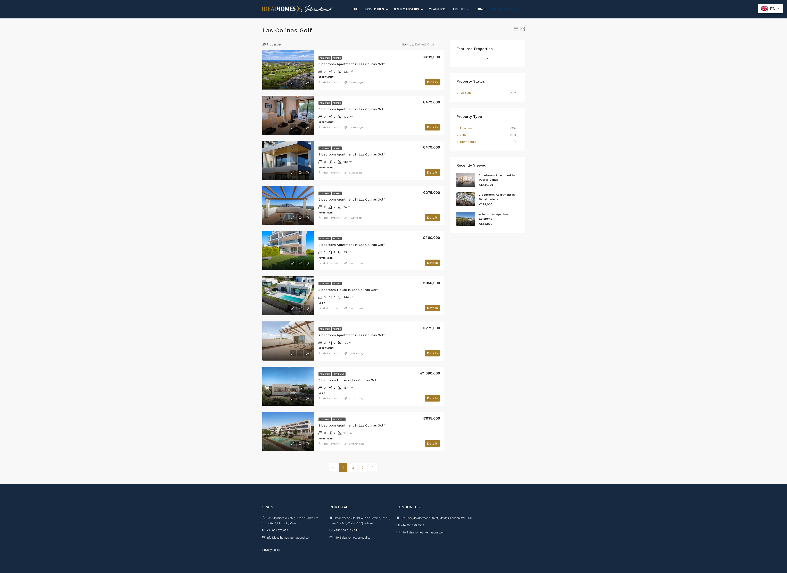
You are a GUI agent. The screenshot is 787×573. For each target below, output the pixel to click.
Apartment (467, 128)
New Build (339, 374)
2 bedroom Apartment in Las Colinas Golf (351, 199)
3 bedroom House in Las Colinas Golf (348, 290)
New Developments (406, 9)
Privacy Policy (271, 549)
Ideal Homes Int (331, 82)
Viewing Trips (438, 9)
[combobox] (429, 44)
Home (354, 9)
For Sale (325, 58)
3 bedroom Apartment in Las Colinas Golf (351, 64)
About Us (459, 9)
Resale (337, 58)
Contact (480, 9)
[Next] (372, 467)
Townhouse (468, 142)
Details (432, 82)
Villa (462, 135)
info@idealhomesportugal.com (353, 537)
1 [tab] (490, 60)
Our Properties (374, 9)
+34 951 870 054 (506, 9)
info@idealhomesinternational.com (289, 537)
